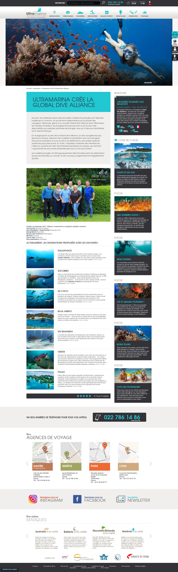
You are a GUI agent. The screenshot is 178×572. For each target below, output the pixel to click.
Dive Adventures (32, 239)
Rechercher (60, 3)
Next (151, 464)
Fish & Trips (30, 237)
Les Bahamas (65, 331)
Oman (61, 351)
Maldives (148, 82)
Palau (61, 372)
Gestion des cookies (10, 569)
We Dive (29, 236)
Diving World (31, 232)
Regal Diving (44, 230)
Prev (27, 464)
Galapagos (65, 250)
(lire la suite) (97, 259)
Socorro (63, 270)
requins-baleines (64, 258)
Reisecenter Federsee (34, 234)
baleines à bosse (75, 281)
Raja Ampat (65, 311)
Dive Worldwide (32, 230)
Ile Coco (63, 291)
